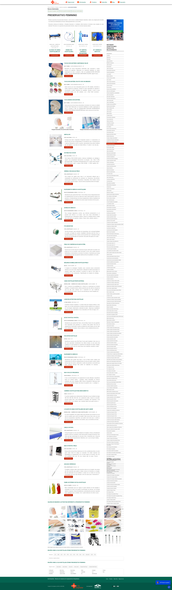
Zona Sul (70, 566)
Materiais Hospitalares (111, 470)
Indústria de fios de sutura (111, 384)
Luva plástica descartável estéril (112, 250)
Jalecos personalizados (111, 83)
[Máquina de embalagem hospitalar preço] (56, 269)
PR (67, 554)
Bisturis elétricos (110, 76)
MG (58, 554)
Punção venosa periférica (111, 104)
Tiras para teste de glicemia (112, 235)
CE (83, 554)
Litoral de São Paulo (93, 566)
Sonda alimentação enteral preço (113, 233)
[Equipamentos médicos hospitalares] (56, 195)
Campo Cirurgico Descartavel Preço (113, 440)
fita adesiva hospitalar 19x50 (53, 11)
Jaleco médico (109, 109)
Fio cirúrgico (109, 126)
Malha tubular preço (110, 318)
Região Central (52, 566)
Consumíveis (109, 464)
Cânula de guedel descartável (112, 344)
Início (107, 578)
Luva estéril (109, 74)
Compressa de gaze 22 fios (112, 415)
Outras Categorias (114, 459)
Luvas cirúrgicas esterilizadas (112, 387)
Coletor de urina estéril (111, 220)
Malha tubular (109, 113)
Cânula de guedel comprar (112, 342)
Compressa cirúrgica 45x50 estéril (113, 280)
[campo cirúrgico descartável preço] (57, 539)
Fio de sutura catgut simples (112, 288)
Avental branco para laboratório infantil (114, 260)
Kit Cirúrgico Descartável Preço (112, 493)
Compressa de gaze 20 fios (112, 414)
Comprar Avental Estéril (111, 482)
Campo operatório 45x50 (111, 160)
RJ (55, 554)
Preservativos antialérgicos (112, 273)
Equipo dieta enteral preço (111, 305)
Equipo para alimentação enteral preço (114, 361)
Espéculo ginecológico (111, 106)
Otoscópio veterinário (110, 96)
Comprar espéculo (110, 278)
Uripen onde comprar (110, 239)
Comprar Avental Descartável (112, 480)
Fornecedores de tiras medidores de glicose (115, 423)
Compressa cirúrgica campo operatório (114, 299)
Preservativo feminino (111, 143)
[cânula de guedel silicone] (75, 539)
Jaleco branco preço (110, 149)
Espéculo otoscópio (110, 169)
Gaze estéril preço (110, 177)
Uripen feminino (110, 168)
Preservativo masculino (111, 70)
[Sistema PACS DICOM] (56, 159)
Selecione (51, 554)
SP (64, 554)
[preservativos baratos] (75, 512)
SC (71, 554)
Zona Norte (59, 566)
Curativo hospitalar (110, 269)
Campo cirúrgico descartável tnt (112, 241)
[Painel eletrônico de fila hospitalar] (56, 488)
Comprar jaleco (109, 115)
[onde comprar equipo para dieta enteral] (94, 526)
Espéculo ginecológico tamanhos (113, 194)
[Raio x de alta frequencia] (56, 378)
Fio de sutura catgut (110, 147)
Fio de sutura (109, 87)
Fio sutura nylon (110, 173)
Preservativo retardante (111, 117)
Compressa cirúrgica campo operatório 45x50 (115, 224)
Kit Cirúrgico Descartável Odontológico (114, 452)
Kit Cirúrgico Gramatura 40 (111, 518)
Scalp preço (109, 186)
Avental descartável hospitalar (112, 158)
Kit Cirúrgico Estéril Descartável (112, 450)
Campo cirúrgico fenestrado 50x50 (113, 331)
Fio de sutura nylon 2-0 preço (112, 372)
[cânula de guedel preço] (57, 526)
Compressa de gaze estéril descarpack (114, 301)
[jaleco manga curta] (94, 512)
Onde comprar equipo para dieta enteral (114, 252)
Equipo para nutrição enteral (112, 141)
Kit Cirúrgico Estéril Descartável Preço (114, 501)
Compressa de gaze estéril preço (113, 421)
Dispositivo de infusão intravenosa (113, 303)
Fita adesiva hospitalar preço (112, 378)
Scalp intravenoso (110, 211)
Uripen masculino (110, 121)
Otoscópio (108, 59)
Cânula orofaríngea (110, 162)
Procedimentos (109, 472)
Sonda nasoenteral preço (111, 166)
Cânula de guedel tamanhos (112, 218)
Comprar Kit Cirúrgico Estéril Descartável (114, 478)
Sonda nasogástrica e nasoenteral (113, 92)
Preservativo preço (110, 132)
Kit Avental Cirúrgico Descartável (113, 442)
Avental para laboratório (111, 213)
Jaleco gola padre (110, 100)
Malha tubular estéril (110, 389)
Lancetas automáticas (111, 179)
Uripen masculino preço (111, 237)
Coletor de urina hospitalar (111, 408)
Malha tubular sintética (111, 320)
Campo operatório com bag (112, 395)
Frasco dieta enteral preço (111, 380)
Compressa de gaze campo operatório (114, 417)
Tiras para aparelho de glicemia (112, 275)
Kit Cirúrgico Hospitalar (111, 448)
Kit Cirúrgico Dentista (110, 456)
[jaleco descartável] (75, 526)
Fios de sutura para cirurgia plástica (113, 376)
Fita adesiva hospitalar (111, 183)
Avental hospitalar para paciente (113, 261)
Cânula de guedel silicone (111, 404)
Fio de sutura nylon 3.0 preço (112, 310)
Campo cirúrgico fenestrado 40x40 (113, 329)
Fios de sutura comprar (111, 198)
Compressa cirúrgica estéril (112, 226)
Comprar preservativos (111, 145)
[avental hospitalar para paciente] (112, 539)
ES (61, 554)
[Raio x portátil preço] (56, 452)
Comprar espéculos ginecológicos (113, 352)
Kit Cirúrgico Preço (110, 492)
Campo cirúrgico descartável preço (113, 327)
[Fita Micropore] (56, 232)
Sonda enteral (109, 432)
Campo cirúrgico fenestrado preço (113, 335)
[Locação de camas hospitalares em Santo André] (56, 415)
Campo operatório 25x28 (111, 216)
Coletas (108, 462)
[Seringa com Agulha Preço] (56, 177)
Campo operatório (110, 124)
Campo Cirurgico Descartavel (112, 438)
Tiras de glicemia (110, 119)
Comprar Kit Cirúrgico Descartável (113, 475)
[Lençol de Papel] (56, 433)
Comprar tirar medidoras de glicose (113, 410)
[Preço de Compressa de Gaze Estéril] (56, 250)
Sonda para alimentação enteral (112, 434)
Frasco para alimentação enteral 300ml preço (115, 316)
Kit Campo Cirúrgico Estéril (112, 454)
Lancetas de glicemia (110, 164)
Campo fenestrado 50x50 (111, 263)
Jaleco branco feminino (111, 81)
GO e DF (87, 554)
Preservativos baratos (111, 323)
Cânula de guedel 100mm (111, 399)
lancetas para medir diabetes (77, 11)
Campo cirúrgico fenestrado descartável (114, 333)
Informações (82, 2)
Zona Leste (76, 566)
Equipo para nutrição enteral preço (113, 365)
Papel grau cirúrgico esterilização (113, 322)
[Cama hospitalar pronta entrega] (56, 287)
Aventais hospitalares (111, 156)
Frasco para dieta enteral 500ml (112, 246)
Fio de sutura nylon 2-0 (111, 243)
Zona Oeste (65, 566)
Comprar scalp (109, 295)
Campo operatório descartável (112, 337)
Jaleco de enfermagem (111, 91)
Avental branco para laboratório (112, 258)
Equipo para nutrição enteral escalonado (114, 286)
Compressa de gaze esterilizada (113, 139)
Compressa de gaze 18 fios (112, 412)
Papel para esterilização (111, 153)
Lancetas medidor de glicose (112, 385)
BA (80, 554)
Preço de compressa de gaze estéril (113, 429)
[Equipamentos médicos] (56, 360)
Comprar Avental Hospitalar (112, 486)
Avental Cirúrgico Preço (111, 490)
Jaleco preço (109, 111)
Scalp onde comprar (110, 325)
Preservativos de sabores (111, 207)
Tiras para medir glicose (111, 98)
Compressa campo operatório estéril (113, 297)
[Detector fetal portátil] (56, 323)
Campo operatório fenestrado (112, 340)
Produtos (94, 2)
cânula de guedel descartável (65, 11)
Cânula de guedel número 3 (112, 348)
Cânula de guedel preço (111, 402)
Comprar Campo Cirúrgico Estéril (113, 503)
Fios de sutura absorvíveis (111, 128)
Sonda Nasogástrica (110, 72)
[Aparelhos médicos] (56, 214)
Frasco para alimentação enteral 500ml (114, 382)
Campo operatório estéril (111, 338)
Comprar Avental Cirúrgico (111, 488)
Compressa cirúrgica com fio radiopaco (114, 355)
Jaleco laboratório (110, 151)
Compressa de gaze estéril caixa (113, 284)
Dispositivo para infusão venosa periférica (114, 359)
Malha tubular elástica (111, 205)
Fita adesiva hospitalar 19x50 (112, 314)
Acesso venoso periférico (111, 89)
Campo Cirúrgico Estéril (111, 499)
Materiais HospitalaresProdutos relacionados (112, 47)
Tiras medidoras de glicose (112, 436)
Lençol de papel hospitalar (111, 248)
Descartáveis (109, 468)
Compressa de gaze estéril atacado (113, 419)
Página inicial (71, 2)
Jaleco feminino (109, 61)
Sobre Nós (104, 2)
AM (91, 554)
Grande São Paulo (83, 566)
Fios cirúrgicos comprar (111, 374)
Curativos (108, 466)
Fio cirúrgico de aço (110, 367)
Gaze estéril (109, 79)
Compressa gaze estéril (111, 267)
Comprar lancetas (110, 265)
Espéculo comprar (110, 192)
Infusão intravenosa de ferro (112, 425)
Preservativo (109, 66)
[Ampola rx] (56, 140)
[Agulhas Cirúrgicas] (56, 470)
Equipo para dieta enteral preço (112, 308)
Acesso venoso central (111, 77)
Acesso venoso (109, 85)
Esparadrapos (109, 53)
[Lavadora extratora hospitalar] (56, 305)
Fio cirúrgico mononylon (111, 370)
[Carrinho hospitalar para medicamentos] (56, 397)
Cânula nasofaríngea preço (112, 350)
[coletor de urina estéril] (112, 512)
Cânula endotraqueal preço (112, 406)
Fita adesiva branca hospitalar (112, 312)
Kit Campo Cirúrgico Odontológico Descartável (113, 445)
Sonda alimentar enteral (111, 154)
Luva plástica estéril (110, 203)
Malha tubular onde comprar (112, 271)
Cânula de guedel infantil (111, 346)
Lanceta (108, 55)
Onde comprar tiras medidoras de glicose (114, 427)
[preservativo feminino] (63, 123)
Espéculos (109, 57)
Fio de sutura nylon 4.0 (111, 245)
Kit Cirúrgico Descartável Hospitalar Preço (114, 495)
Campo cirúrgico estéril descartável (113, 293)
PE (77, 554)
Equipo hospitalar (110, 307)
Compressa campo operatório (112, 222)
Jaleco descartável (110, 94)
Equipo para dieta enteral (111, 134)
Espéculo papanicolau (111, 171)
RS (74, 554)
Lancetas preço (109, 181)
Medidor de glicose (110, 62)
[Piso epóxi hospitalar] (56, 342)
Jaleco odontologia (110, 102)
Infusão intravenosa (110, 136)
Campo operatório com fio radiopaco (113, 397)
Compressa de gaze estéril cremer (113, 357)
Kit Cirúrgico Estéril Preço (111, 497)
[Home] (55, 2)
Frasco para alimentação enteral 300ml (114, 290)
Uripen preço (109, 190)
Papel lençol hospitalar (111, 231)
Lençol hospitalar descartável (112, 201)
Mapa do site (121, 578)
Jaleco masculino (110, 68)
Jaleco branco (109, 64)
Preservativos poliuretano (111, 209)
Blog (113, 2)
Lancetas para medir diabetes (112, 230)
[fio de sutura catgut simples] (57, 512)
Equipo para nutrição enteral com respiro (114, 363)
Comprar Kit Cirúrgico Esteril (112, 477)
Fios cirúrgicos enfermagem (112, 196)
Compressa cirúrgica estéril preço (113, 282)
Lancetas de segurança (111, 228)
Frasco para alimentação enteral (113, 175)
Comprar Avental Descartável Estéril (113, 484)
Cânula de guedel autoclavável (112, 400)
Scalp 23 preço (109, 254)
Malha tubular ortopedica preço (112, 391)
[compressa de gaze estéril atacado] (112, 526)
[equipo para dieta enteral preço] (94, 539)
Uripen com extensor (110, 188)
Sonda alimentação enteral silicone (113, 256)
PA (94, 554)
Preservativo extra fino (111, 130)
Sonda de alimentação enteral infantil (113, 393)
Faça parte (122, 2)
